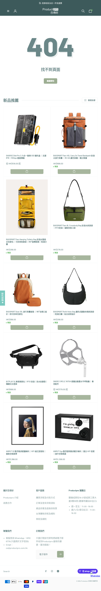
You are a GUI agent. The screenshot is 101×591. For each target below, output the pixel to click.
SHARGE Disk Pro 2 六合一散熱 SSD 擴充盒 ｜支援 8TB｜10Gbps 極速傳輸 (26, 156)
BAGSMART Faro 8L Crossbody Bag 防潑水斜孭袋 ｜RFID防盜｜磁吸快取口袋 (73, 226)
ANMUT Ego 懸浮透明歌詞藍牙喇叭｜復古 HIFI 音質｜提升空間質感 (74, 452)
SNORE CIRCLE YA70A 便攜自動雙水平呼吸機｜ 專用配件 (73, 382)
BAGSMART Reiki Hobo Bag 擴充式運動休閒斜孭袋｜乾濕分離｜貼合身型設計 (73, 313)
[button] (8, 11)
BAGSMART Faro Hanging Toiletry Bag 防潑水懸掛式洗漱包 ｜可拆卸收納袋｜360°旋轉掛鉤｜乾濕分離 (26, 241)
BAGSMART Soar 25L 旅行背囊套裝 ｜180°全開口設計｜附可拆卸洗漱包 (26, 313)
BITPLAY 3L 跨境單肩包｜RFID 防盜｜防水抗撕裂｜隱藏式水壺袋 (26, 382)
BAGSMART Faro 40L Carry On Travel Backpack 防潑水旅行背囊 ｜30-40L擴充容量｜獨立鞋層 (74, 156)
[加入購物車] (27, 171)
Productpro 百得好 (86, 581)
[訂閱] (60, 554)
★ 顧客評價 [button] (2, 298)
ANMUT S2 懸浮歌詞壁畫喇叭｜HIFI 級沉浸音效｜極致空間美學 (26, 452)
